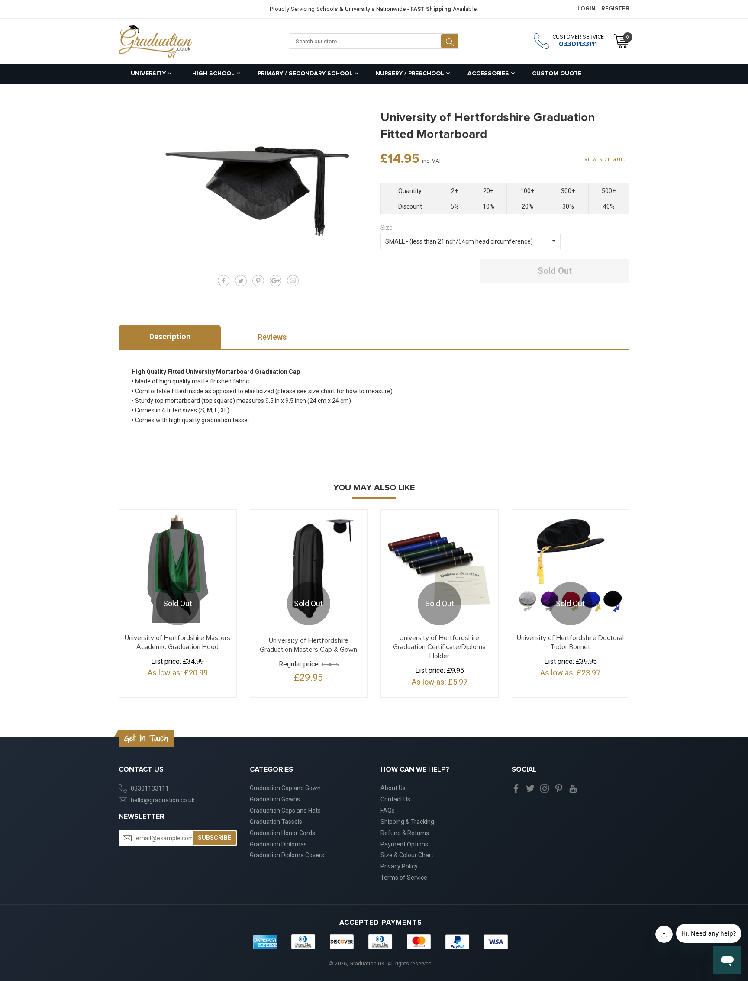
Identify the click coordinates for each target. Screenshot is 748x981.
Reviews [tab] (272, 336)
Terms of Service (403, 877)
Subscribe (214, 837)
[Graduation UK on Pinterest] (559, 788)
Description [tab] (169, 336)
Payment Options (404, 844)
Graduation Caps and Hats (285, 810)
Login (586, 9)
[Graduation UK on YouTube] (573, 788)
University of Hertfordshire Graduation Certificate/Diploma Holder (439, 646)
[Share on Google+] (275, 280)
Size (386, 227)
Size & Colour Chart (406, 855)
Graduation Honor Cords (282, 833)
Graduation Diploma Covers (287, 855)
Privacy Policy (399, 866)
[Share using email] (293, 280)
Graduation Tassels (276, 821)
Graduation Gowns (275, 799)
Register (615, 9)
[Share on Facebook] (223, 280)
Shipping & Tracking (407, 821)
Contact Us (395, 799)
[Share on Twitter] (241, 280)
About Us (393, 788)
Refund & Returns (404, 833)
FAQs (387, 810)
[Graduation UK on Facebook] (516, 788)
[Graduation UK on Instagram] (544, 788)
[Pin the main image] (258, 280)
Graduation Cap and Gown (285, 788)
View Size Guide (607, 159)
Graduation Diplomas (278, 844)
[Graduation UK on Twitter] (530, 788)
